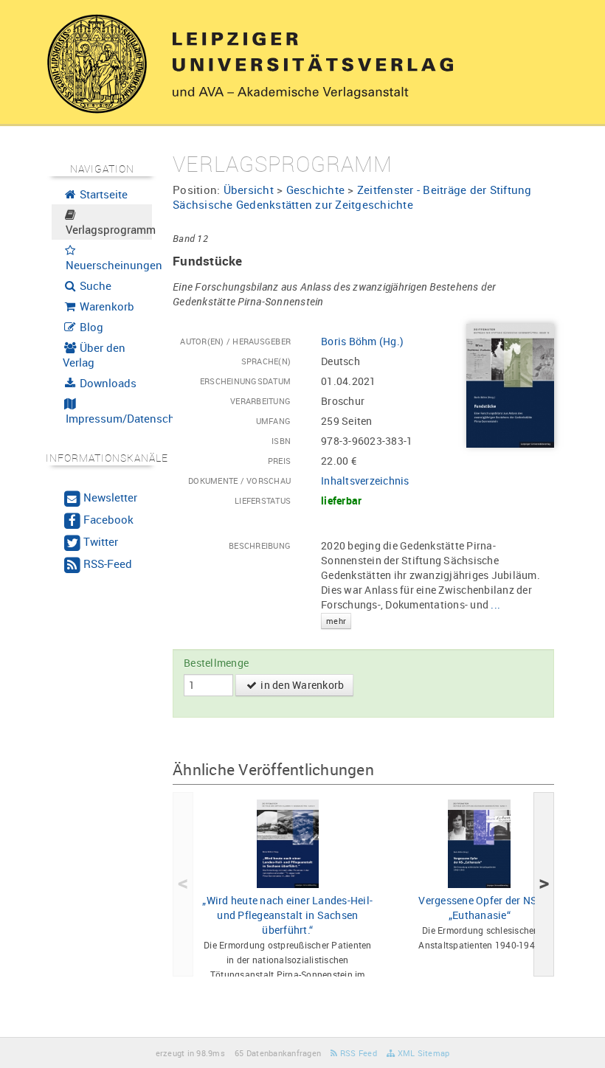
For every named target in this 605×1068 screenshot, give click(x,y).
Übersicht (249, 189)
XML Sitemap (422, 1052)
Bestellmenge (216, 663)
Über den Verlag (94, 355)
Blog (90, 326)
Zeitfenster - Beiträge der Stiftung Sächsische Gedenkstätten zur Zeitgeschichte (352, 197)
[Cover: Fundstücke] (510, 385)
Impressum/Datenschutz (108, 418)
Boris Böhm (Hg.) (362, 341)
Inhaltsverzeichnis (365, 481)
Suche (94, 285)
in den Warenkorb (301, 685)
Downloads (106, 382)
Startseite (102, 194)
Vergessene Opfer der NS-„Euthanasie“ (479, 907)
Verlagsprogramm (108, 229)
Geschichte (315, 189)
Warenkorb (105, 306)
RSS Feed (357, 1052)
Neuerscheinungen (108, 264)
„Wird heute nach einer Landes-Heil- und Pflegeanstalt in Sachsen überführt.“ (287, 915)
